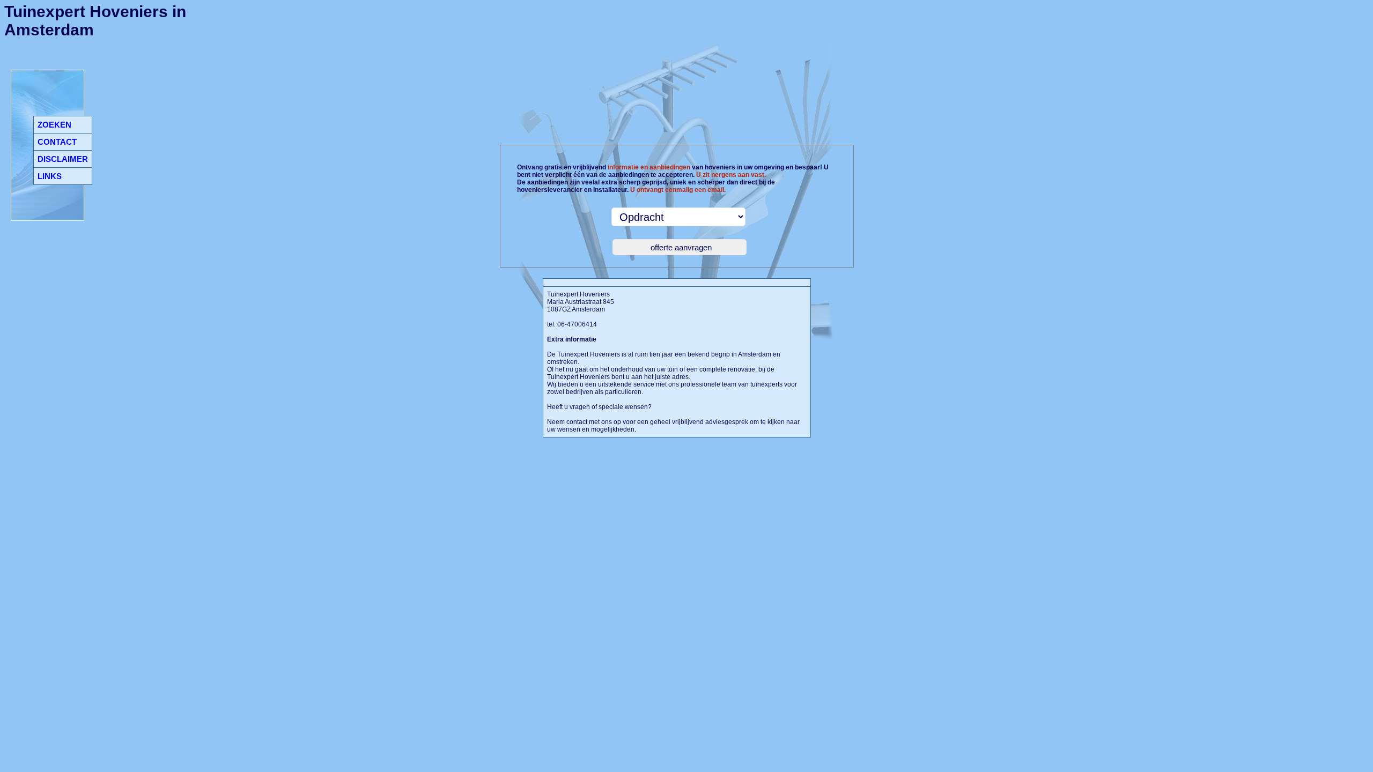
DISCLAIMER (63, 159)
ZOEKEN (54, 124)
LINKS (50, 176)
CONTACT (57, 141)
